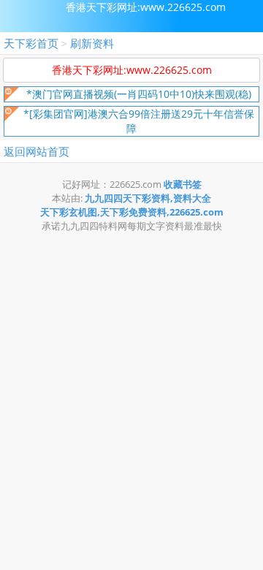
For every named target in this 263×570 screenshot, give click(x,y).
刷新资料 (92, 43)
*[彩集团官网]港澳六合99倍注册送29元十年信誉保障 (138, 121)
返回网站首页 (36, 151)
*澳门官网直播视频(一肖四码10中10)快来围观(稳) (138, 94)
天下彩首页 (31, 43)
